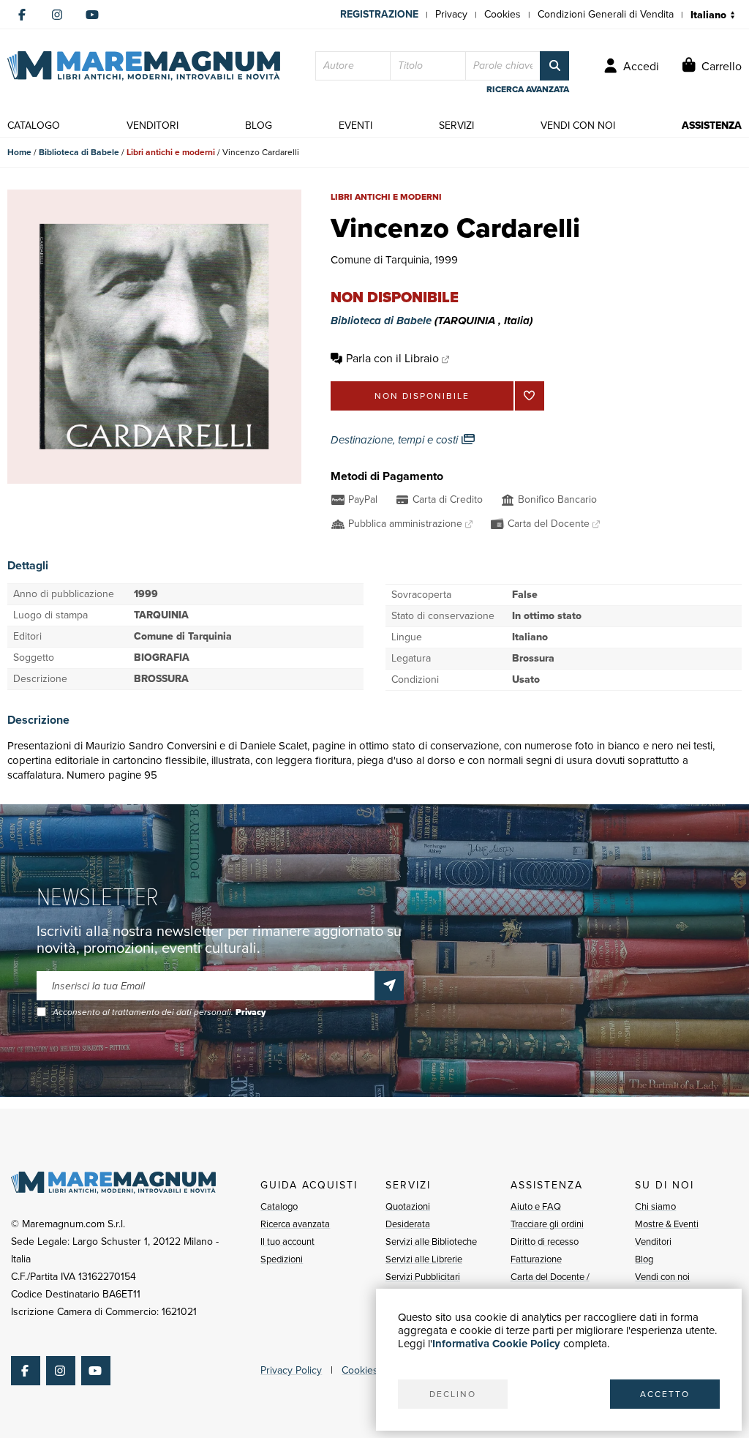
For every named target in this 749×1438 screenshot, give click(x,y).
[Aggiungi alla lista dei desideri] (529, 396)
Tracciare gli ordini (547, 1224)
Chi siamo (655, 1206)
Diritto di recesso (545, 1241)
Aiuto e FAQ (536, 1206)
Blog (644, 1259)
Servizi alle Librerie (423, 1259)
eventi (355, 125)
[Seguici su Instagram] (57, 14)
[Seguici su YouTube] (92, 14)
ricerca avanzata (527, 89)
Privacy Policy (291, 1370)
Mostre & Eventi (667, 1224)
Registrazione (379, 14)
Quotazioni (407, 1206)
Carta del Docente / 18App (550, 1285)
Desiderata (407, 1224)
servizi (456, 125)
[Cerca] (554, 65)
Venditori (653, 1241)
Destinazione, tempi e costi (396, 439)
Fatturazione (536, 1259)
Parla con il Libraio (392, 358)
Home (19, 152)
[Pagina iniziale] (143, 65)
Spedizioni (281, 1259)
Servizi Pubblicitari (422, 1277)
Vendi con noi (662, 1277)
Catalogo (279, 1206)
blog (258, 125)
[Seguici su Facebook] (22, 14)
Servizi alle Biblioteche (431, 1241)
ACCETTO (665, 1394)
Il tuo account (287, 1241)
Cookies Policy (374, 1370)
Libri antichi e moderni (171, 152)
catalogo (33, 125)
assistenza (712, 125)
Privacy (451, 14)
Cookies (502, 14)
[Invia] (389, 985)
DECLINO (452, 1394)
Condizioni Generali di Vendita (606, 14)
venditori (152, 125)
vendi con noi (578, 125)
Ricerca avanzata (295, 1224)
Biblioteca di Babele (79, 152)
